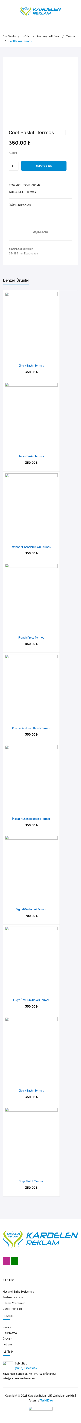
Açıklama (40, 232)
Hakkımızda (10, 1333)
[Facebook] (35, 205)
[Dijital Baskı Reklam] (40, 11)
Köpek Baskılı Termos (63, 133)
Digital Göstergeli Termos (31, 909)
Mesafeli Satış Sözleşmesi (18, 1291)
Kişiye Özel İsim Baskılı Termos (31, 1000)
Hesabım (8, 1327)
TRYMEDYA (46, 1400)
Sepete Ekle (44, 166)
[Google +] (52, 205)
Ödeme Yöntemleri (14, 1303)
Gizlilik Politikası (12, 1309)
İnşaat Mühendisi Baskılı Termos (31, 819)
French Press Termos (31, 637)
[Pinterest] (46, 205)
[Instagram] (6, 1261)
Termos (70, 36)
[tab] (40, 232)
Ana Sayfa (9, 36)
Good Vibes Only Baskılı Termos (69, 133)
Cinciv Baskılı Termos (31, 365)
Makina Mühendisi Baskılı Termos (31, 547)
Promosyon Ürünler (48, 36)
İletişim (7, 1344)
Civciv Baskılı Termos (31, 1090)
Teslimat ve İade (13, 1297)
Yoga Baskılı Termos (31, 1181)
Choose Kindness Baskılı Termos (31, 728)
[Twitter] (41, 205)
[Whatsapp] (14, 1261)
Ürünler (26, 36)
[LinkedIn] (58, 205)
